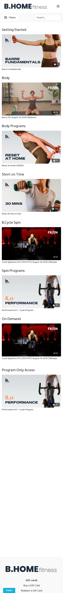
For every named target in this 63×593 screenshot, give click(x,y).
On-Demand (11, 318)
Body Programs (14, 126)
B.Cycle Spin (11, 222)
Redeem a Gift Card (31, 590)
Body (6, 78)
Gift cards (31, 580)
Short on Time (13, 174)
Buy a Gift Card (31, 585)
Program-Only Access (18, 370)
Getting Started (14, 29)
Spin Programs (13, 270)
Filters (12, 17)
